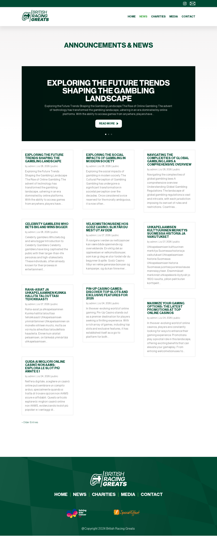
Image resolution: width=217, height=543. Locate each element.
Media (173, 16)
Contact (188, 16)
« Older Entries (30, 422)
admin (31, 166)
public (54, 166)
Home (132, 16)
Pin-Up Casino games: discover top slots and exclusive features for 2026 (107, 293)
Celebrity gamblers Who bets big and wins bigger (46, 225)
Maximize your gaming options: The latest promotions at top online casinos (165, 308)
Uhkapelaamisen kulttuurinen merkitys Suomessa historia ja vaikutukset (167, 232)
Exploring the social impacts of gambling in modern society (106, 158)
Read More (107, 123)
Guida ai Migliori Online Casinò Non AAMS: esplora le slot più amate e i (45, 366)
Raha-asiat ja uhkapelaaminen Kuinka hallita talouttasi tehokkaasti (45, 294)
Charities (158, 16)
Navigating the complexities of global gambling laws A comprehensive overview (169, 159)
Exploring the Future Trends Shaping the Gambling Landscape (108, 91)
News (143, 16)
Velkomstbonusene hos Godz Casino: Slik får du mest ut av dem (107, 227)
